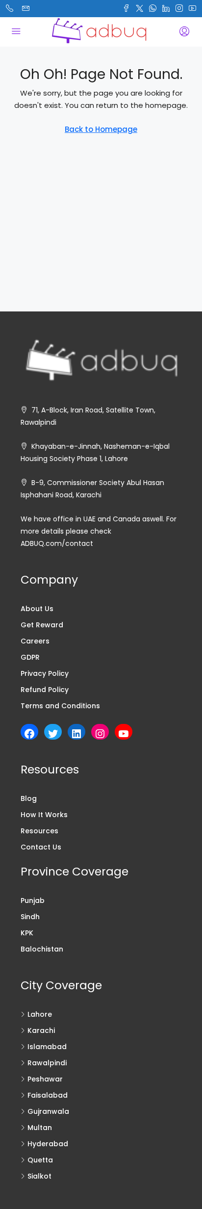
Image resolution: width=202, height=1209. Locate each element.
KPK (27, 933)
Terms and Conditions (60, 706)
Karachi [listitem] (41, 1030)
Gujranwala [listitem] (48, 1111)
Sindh (30, 917)
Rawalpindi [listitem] (47, 1063)
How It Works (44, 815)
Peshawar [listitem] (45, 1079)
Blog (29, 798)
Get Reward (42, 625)
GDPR (30, 657)
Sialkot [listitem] (39, 1176)
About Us (37, 609)
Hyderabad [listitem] (47, 1144)
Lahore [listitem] (39, 1014)
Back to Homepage (101, 129)
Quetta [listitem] (40, 1160)
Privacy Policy (45, 673)
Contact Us (41, 847)
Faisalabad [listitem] (47, 1095)
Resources (39, 831)
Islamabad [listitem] (47, 1047)
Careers (35, 641)
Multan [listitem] (39, 1127)
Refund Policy (45, 690)
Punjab (33, 900)
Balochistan (42, 949)
